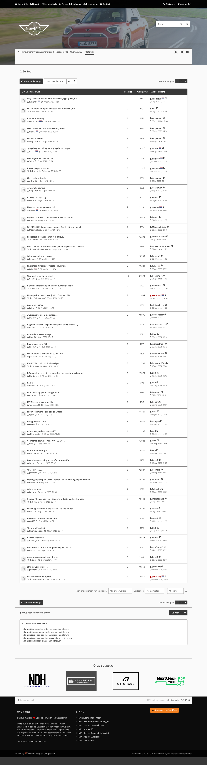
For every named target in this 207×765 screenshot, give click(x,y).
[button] (185, 81)
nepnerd (156, 469)
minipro (156, 421)
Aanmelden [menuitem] (185, 4)
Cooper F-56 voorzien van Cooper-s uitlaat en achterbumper (55, 499)
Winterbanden (34, 489)
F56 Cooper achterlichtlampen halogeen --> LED (49, 547)
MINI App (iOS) (86, 729)
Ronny (32, 278)
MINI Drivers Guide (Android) (93, 733)
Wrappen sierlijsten (36, 421)
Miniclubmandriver (40, 249)
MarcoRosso (34, 453)
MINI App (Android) (89, 736)
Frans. (32, 200)
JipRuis (32, 308)
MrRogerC (33, 395)
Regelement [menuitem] (91, 4)
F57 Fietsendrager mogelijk (40, 402)
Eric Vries (33, 492)
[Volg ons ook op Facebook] (176, 52)
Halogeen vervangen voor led (41, 207)
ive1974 (32, 318)
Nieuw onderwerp (32, 81)
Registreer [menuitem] (170, 4)
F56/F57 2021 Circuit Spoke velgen (43, 363)
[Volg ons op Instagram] (187, 52)
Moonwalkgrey (35, 230)
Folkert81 (33, 102)
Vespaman (157, 118)
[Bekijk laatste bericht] (166, 98)
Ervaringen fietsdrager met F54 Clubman (46, 266)
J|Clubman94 (37, 298)
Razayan (156, 256)
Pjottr (31, 414)
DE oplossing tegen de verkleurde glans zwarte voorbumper (55, 373)
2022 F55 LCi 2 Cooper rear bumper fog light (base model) (54, 227)
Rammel (31, 383)
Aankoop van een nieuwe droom (42, 557)
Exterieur (26, 71)
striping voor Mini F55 (37, 567)
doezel (32, 151)
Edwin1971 (34, 121)
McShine (35, 366)
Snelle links (23, 4)
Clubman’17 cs (35, 327)
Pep (154, 450)
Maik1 (32, 511)
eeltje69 (156, 158)
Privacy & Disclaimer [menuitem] (71, 4)
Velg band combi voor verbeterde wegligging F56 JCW (52, 98)
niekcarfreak (158, 305)
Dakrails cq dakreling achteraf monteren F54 (48, 460)
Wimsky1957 (34, 540)
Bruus (31, 220)
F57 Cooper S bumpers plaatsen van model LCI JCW (51, 109)
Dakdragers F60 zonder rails (40, 158)
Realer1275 (157, 275)
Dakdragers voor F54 (37, 344)
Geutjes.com (49, 753)
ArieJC (31, 181)
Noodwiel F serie (35, 138)
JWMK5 (35, 239)
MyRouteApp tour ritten (89, 717)
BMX (154, 372)
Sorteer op (139, 590)
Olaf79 (32, 424)
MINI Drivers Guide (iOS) (91, 725)
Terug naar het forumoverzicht (36, 612)
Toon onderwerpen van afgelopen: (91, 590)
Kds (33, 111)
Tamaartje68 (34, 405)
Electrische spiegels (36, 178)
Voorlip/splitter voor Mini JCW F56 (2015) (46, 441)
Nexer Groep (34, 753)
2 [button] (181, 81)
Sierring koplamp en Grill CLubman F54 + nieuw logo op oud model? (59, 480)
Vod (154, 382)
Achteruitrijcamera (36, 188)
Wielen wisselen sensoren (39, 256)
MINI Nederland (86, 740)
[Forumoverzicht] (34, 29)
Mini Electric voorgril (37, 450)
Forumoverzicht (27, 700)
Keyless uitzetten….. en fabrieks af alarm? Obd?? (50, 217)
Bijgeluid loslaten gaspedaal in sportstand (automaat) (52, 324)
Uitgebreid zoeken (187, 24)
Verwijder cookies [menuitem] (157, 700)
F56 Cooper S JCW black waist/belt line (45, 354)
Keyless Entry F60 (35, 538)
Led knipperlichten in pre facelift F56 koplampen (50, 509)
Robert (155, 197)
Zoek (181, 24)
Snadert (32, 347)
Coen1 (155, 460)
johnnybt (33, 472)
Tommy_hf (36, 171)
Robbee (32, 259)
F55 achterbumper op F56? (39, 576)
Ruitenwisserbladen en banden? (42, 518)
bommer (156, 392)
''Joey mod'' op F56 (36, 528)
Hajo (31, 337)
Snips (31, 161)
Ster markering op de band (40, 276)
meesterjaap (158, 498)
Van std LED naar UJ (36, 198)
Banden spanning (35, 118)
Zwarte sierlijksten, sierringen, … (42, 315)
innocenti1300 (159, 236)
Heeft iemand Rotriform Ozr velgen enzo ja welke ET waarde (55, 246)
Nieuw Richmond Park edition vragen (45, 412)
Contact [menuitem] (106, 4)
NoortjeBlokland (36, 531)
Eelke (31, 269)
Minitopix (33, 550)
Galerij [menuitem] (36, 4)
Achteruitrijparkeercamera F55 (42, 431)
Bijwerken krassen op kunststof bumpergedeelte (50, 286)
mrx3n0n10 (157, 547)
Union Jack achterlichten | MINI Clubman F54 (48, 295)
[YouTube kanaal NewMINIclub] (182, 52)
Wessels (32, 463)
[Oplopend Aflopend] (175, 591)
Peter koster (158, 314)
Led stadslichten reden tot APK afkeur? (45, 237)
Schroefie (156, 295)
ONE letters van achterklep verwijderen (46, 128)
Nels (31, 443)
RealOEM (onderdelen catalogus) (93, 721)
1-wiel (34, 502)
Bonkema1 (36, 288)
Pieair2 (32, 131)
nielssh (32, 482)
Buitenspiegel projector (38, 168)
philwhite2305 (35, 356)
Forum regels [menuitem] (50, 4)
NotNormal (34, 376)
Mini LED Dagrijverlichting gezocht (43, 392)
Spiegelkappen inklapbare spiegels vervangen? (49, 148)
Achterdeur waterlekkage (39, 334)
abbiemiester (35, 434)
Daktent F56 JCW (35, 305)
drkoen (32, 210)
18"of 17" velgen (35, 470)
